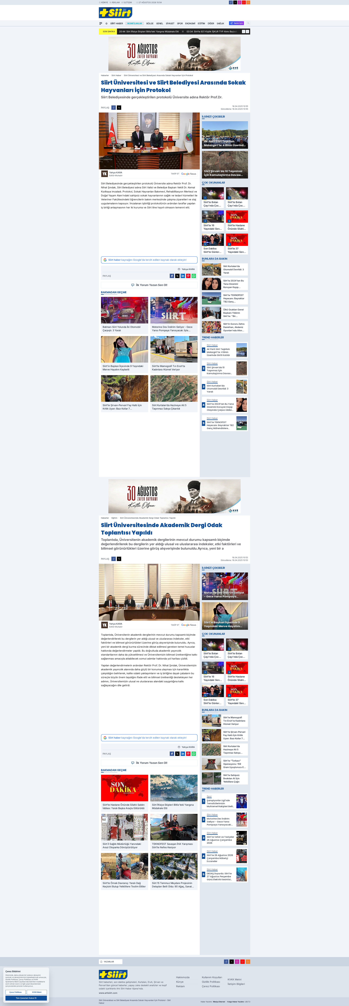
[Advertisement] (149, 233)
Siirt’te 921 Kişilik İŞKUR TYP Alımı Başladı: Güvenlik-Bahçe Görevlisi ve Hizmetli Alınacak (168, 31)
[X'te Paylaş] (119, 107)
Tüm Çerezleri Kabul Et (26, 998)
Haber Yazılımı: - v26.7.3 (225, 1002)
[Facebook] (231, 2)
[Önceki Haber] (243, 31)
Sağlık (220, 23)
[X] (235, 2)
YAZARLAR (109, 961)
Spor (180, 23)
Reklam (116, 2)
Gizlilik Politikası (211, 981)
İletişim (128, 2)
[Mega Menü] (101, 23)
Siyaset (170, 23)
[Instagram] (239, 2)
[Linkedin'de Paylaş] (183, 276)
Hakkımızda (182, 977)
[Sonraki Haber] (247, 31)
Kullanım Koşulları (212, 977)
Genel (159, 23)
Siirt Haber (116, 23)
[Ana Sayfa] (106, 23)
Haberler (105, 75)
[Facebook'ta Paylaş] (113, 107)
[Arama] (248, 23)
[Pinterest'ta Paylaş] (188, 276)
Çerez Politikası (211, 986)
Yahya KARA (115, 174)
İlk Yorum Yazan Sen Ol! (151, 285)
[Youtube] (244, 2)
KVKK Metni (234, 979)
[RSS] (248, 2)
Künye (104, 2)
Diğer (211, 23)
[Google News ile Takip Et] (189, 173)
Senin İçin (238, 23)
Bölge (150, 23)
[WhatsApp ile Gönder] (194, 276)
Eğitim (201, 23)
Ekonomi (190, 23)
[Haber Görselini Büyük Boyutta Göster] (149, 141)
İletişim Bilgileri (236, 984)
